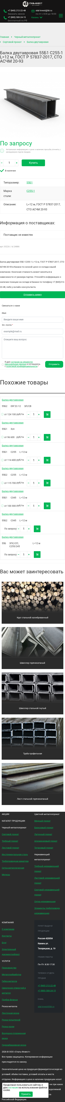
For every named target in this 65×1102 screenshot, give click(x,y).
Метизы (6, 874)
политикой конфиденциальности (22, 366)
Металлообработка (11, 974)
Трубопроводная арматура (15, 861)
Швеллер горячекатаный (32, 663)
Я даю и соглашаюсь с (22, 364)
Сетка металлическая (13, 868)
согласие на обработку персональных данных (19, 363)
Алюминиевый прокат (45, 841)
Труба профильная (32, 753)
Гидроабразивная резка (14, 1045)
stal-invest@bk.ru (44, 10)
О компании (8, 929)
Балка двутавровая (37, 42)
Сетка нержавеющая (45, 901)
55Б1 (29, 182)
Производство (9, 968)
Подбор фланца (10, 999)
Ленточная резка (10, 1013)
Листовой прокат (10, 847)
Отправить (54, 364)
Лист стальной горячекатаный (32, 799)
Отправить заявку (33, 294)
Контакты (7, 936)
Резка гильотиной (11, 1020)
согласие (13, 1087)
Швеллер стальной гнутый (32, 708)
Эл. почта (7, 325)
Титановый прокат (43, 847)
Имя (4, 313)
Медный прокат (42, 821)
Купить (33, 162)
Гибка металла (9, 981)
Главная (4, 37)
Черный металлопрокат (27, 37)
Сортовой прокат (12, 42)
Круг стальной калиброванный (32, 617)
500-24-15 (17, 17)
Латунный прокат (43, 834)
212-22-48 (17, 10)
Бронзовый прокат (43, 827)
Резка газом (8, 1026)
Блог (4, 942)
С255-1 (30, 191)
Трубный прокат (10, 841)
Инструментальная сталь (15, 854)
